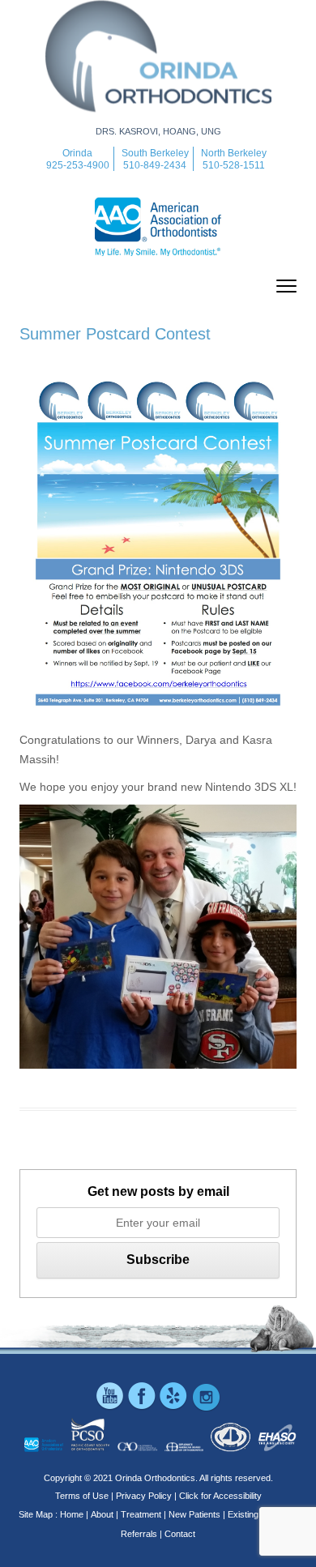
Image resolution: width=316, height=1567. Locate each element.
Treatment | (143, 1514)
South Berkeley (155, 153)
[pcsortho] (90, 1449)
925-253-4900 (77, 165)
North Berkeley (234, 153)
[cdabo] (230, 1449)
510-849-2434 (154, 165)
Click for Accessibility (220, 1496)
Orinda (77, 153)
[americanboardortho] (184, 1449)
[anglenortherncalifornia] (277, 1449)
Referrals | (141, 1534)
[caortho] (137, 1449)
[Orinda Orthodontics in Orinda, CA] (158, 121)
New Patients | (197, 1514)
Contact (179, 1534)
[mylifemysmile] (44, 1449)
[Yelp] (174, 1408)
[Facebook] (142, 1408)
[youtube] (111, 1408)
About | (104, 1514)
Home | (74, 1514)
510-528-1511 (234, 165)
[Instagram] (205, 1408)
